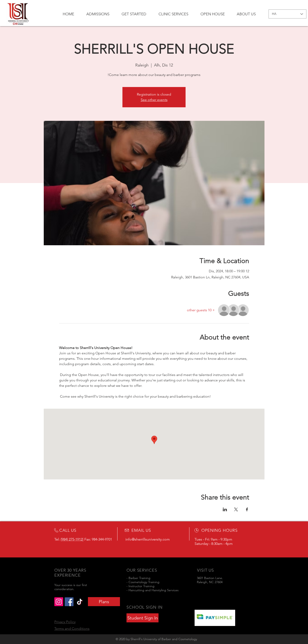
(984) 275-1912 (72, 539)
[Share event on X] (236, 509)
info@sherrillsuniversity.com (147, 539)
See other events (154, 100)
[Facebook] (69, 601)
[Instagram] (58, 601)
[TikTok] (79, 601)
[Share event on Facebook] (247, 509)
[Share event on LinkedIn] (225, 509)
